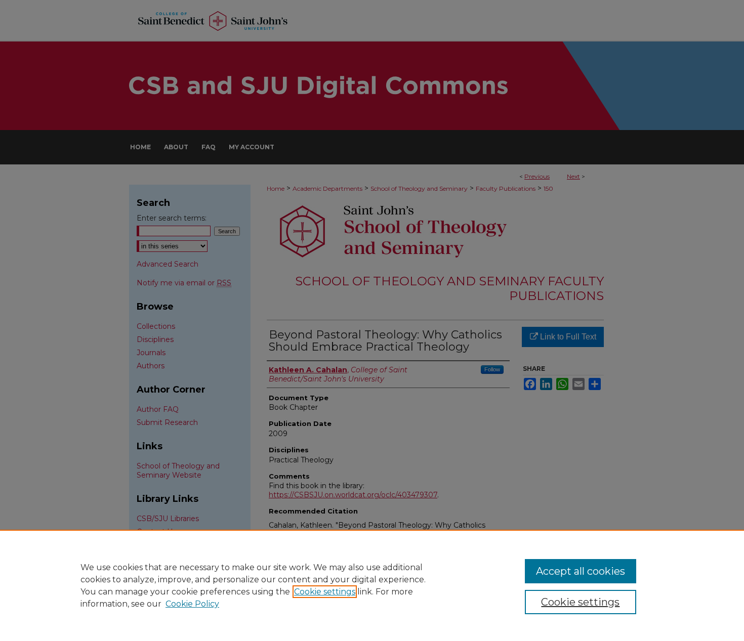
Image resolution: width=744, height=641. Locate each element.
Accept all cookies (580, 571)
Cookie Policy (192, 604)
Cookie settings (324, 591)
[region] (372, 585)
